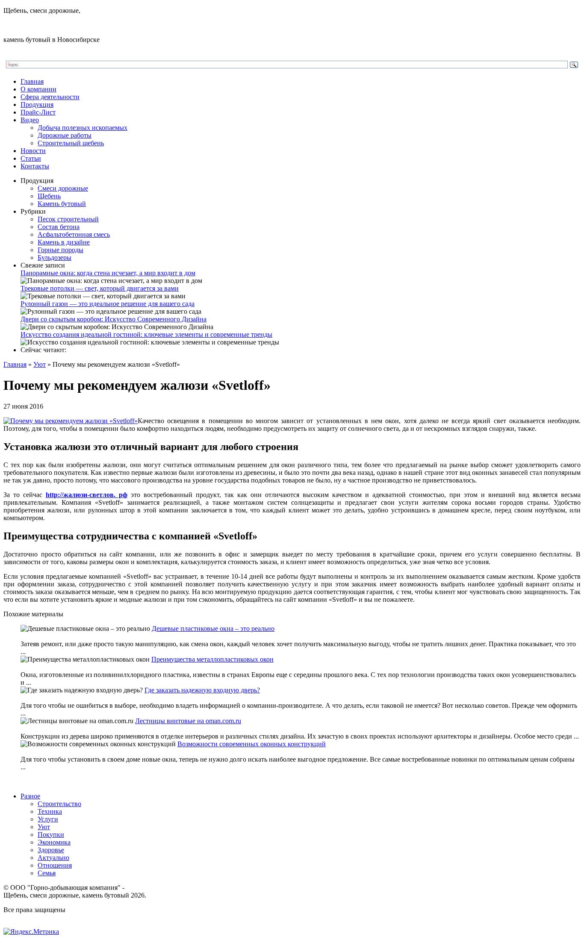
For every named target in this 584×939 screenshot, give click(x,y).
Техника (50, 811)
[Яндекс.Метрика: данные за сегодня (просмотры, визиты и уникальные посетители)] (31, 932)
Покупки (51, 834)
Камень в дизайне (64, 242)
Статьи (31, 158)
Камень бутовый (62, 203)
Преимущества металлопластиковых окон (212, 659)
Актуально (53, 857)
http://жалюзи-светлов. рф (86, 494)
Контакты (35, 166)
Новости (33, 150)
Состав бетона (59, 226)
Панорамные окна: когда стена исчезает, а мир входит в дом (108, 273)
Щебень (49, 196)
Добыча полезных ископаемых (82, 127)
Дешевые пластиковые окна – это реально (213, 628)
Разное (30, 796)
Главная (32, 81)
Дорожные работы (64, 135)
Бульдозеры (54, 257)
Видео (30, 120)
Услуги (48, 819)
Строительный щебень (71, 143)
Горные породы (60, 249)
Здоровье (51, 850)
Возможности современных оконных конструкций (251, 744)
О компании (38, 89)
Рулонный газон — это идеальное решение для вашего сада (108, 303)
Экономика (54, 842)
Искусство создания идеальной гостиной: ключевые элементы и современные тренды (146, 334)
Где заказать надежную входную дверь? (202, 690)
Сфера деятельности (50, 96)
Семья (47, 873)
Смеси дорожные (63, 188)
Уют (39, 364)
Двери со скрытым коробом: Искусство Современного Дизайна (113, 319)
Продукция (37, 104)
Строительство (59, 803)
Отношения (55, 865)
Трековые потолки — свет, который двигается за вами (100, 288)
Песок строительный (68, 219)
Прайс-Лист (38, 112)
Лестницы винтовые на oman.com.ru (188, 720)
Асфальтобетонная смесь (74, 234)
